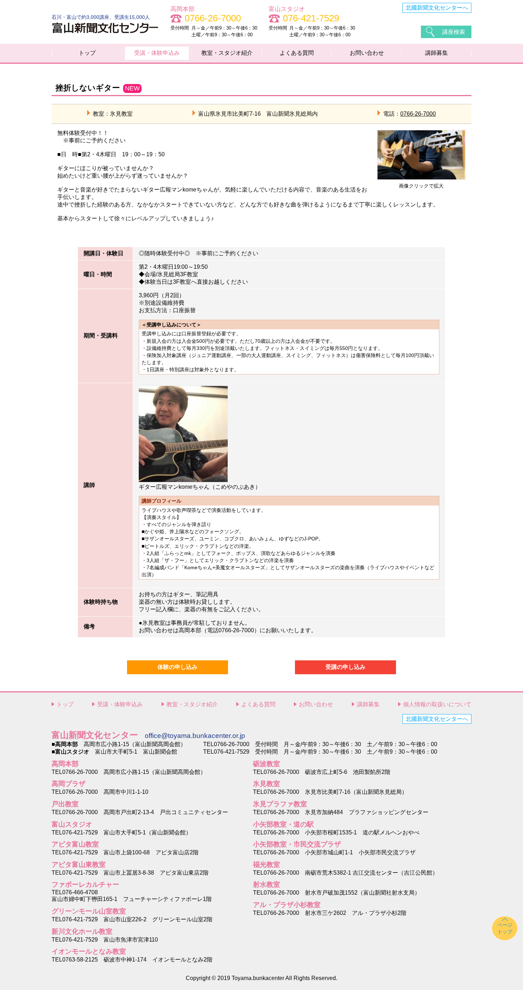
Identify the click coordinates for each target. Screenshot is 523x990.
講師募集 (436, 53)
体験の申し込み (177, 667)
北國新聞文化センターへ (437, 8)
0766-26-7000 (418, 114)
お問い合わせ (367, 53)
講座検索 (453, 32)
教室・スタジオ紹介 (227, 53)
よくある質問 (297, 53)
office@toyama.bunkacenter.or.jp (195, 735)
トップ (87, 53)
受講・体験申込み (157, 53)
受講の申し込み (345, 667)
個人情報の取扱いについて (437, 704)
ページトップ (504, 928)
